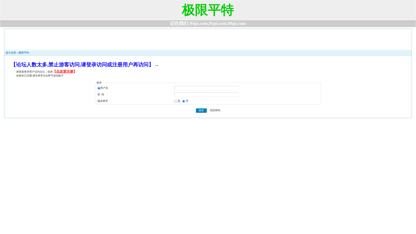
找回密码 (215, 110)
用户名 (104, 87)
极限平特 (24, 52)
